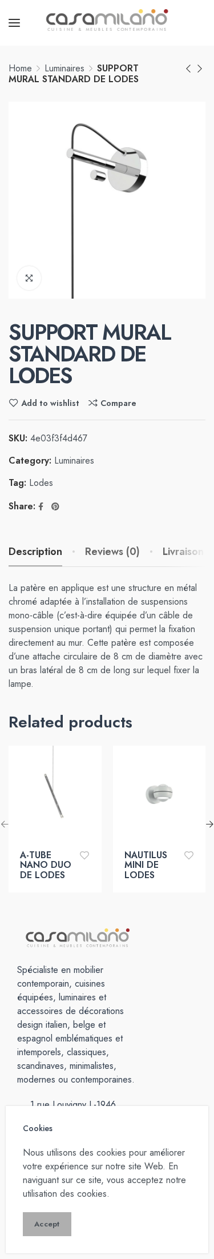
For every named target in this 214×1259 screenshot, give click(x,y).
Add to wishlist (50, 403)
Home (20, 68)
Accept (47, 1223)
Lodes (41, 482)
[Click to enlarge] (29, 278)
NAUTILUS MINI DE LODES (145, 865)
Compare (118, 403)
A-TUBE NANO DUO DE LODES (45, 865)
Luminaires (64, 68)
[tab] (112, 552)
